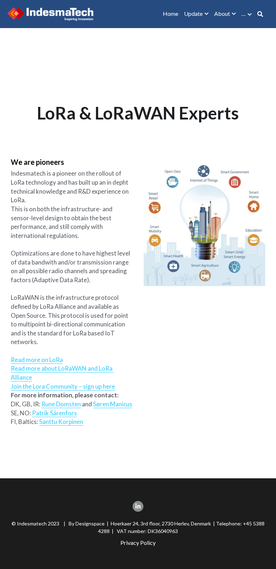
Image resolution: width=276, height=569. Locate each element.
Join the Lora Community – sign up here (63, 386)
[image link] (50, 13)
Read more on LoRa (37, 359)
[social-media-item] (138, 506)
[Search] (260, 14)
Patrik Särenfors (54, 413)
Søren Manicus (112, 404)
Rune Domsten (61, 404)
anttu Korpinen (62, 421)
